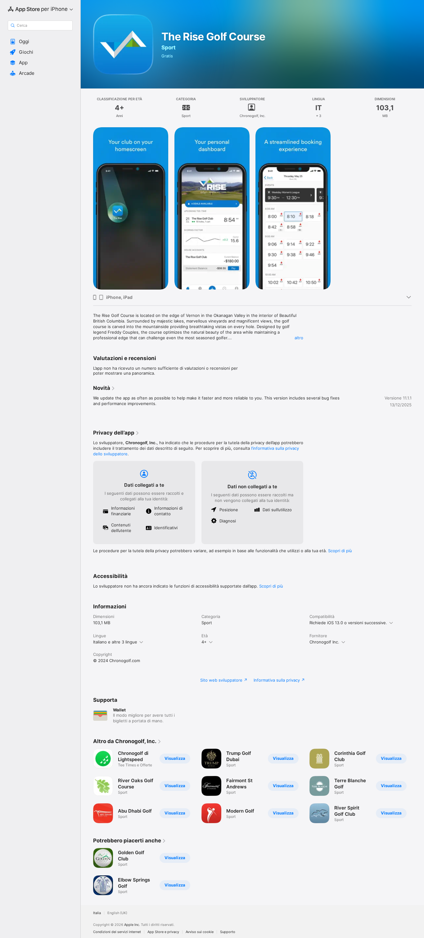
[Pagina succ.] (417, 786)
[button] (40, 41)
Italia (97, 913)
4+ (204, 641)
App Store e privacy (163, 932)
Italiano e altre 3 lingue (115, 641)
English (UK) (117, 913)
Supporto (227, 932)
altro (299, 337)
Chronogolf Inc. (324, 641)
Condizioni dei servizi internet (117, 932)
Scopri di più (340, 550)
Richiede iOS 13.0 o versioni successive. (348, 622)
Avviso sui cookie (200, 932)
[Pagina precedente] (87, 786)
